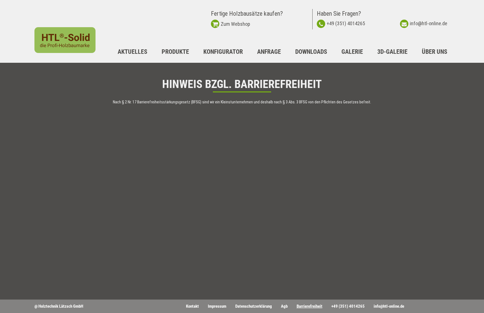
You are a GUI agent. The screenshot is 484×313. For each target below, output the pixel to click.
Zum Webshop (235, 24)
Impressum (217, 306)
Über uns (434, 51)
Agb (284, 306)
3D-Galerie (392, 51)
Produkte (175, 51)
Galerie (352, 51)
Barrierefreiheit (309, 306)
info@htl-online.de (428, 23)
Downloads (311, 51)
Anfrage (269, 51)
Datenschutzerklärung (253, 306)
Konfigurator (223, 51)
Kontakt (192, 306)
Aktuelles (132, 51)
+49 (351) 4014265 (346, 23)
